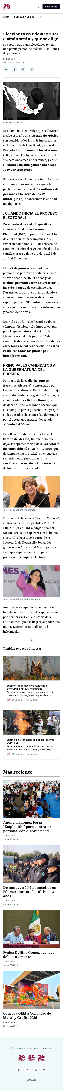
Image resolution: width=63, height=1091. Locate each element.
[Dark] (38, 6)
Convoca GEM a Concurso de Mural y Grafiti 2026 (27, 1015)
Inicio (6, 17)
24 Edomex (9, 59)
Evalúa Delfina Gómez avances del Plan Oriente (28, 954)
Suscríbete (51, 6)
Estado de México (24, 17)
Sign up (31, 1079)
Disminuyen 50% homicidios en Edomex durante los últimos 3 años (29, 891)
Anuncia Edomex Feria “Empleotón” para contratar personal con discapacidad (27, 826)
